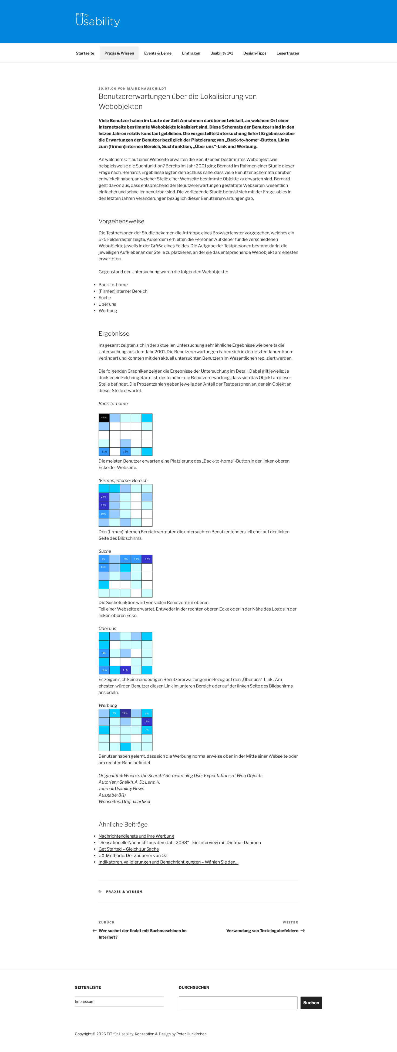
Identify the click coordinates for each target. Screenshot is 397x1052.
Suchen (311, 1002)
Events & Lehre (157, 53)
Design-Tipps (254, 53)
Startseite (85, 53)
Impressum (85, 1001)
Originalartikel (136, 801)
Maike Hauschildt (147, 88)
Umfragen (191, 53)
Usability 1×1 (221, 53)
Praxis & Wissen (119, 53)
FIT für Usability (120, 1033)
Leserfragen (288, 53)
